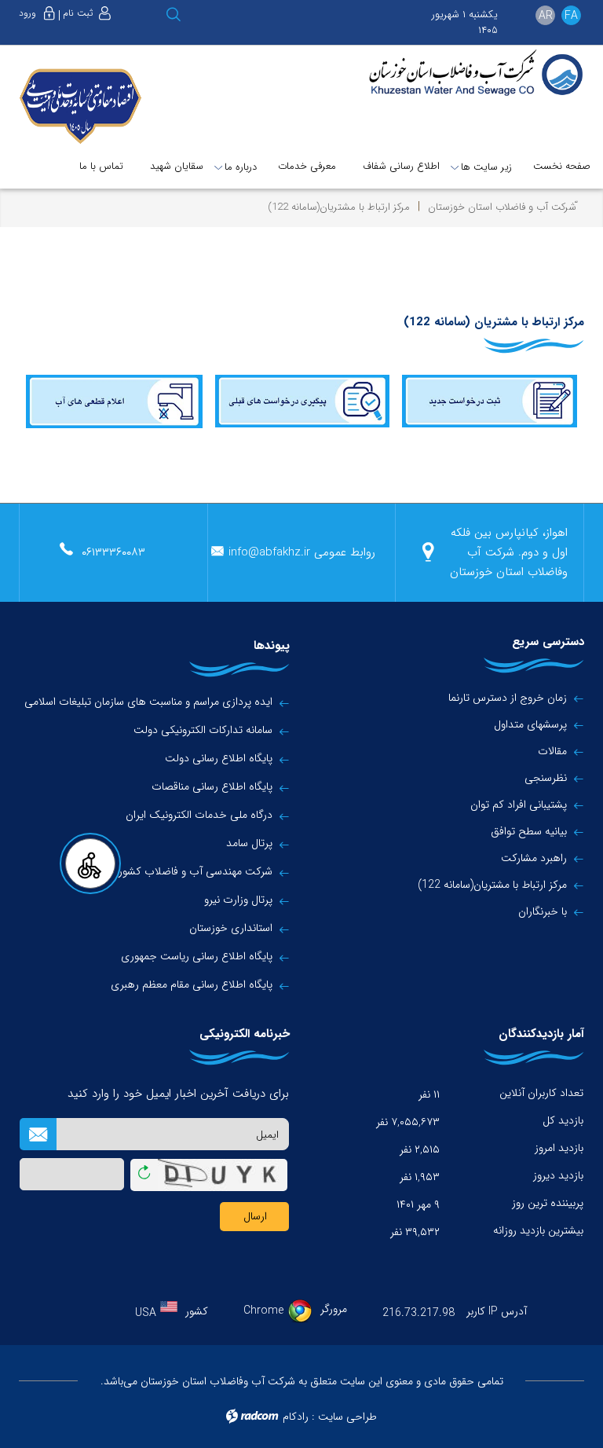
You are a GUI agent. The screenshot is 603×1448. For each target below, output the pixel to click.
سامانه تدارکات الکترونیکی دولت (202, 730)
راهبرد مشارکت (534, 858)
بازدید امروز (559, 1148)
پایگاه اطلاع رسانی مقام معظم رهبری (191, 985)
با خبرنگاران (542, 911)
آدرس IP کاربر (496, 1311)
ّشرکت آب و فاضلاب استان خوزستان (502, 207)
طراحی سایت (347, 1416)
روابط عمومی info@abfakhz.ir (301, 552)
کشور (196, 1311)
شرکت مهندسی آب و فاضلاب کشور (195, 871)
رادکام (296, 1416)
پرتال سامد (249, 843)
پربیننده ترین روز (547, 1203)
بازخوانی (144, 1169)
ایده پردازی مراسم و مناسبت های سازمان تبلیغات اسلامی (148, 702)
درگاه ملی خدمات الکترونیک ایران (199, 815)
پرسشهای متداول (530, 724)
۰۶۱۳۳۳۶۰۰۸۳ (113, 552)
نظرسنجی (545, 777)
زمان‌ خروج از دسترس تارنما (507, 697)
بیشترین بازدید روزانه (538, 1230)
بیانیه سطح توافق (529, 831)
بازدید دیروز (558, 1175)
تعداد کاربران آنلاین (541, 1093)
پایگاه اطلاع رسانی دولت (218, 758)
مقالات (552, 751)
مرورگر (333, 1309)
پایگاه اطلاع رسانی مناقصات (212, 787)
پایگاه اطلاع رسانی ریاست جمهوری (196, 956)
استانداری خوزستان (230, 928)
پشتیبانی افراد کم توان (518, 804)
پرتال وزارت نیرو (238, 900)
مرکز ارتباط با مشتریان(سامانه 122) (492, 884)
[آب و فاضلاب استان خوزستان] (474, 73)
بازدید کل (563, 1120)
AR (546, 15)
